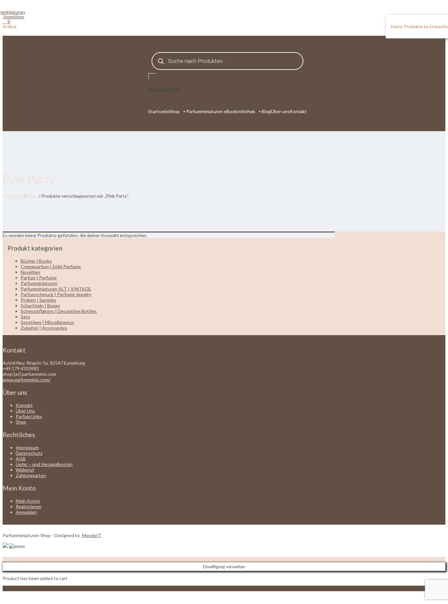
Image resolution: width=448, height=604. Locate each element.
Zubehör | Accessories (44, 328)
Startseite (158, 111)
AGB (21, 458)
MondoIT (91, 535)
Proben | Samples (38, 300)
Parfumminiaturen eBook (211, 111)
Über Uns (25, 410)
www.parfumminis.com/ (27, 379)
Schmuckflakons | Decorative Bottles (59, 311)
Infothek (246, 111)
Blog (266, 111)
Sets (25, 316)
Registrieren (28, 506)
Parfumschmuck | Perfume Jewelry (56, 294)
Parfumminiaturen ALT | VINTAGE (56, 289)
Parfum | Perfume (39, 277)
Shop (174, 111)
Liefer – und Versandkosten (44, 464)
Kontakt (298, 111)
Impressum (27, 447)
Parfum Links (29, 416)
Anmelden (26, 512)
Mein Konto (28, 501)
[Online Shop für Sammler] (14, 12)
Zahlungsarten (31, 475)
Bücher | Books (36, 261)
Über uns (280, 111)
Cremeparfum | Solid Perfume (51, 266)
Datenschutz (29, 453)
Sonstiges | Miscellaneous (47, 322)
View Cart (13, 588)
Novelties (30, 272)
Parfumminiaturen (39, 283)
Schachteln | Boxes (40, 305)
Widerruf (25, 470)
